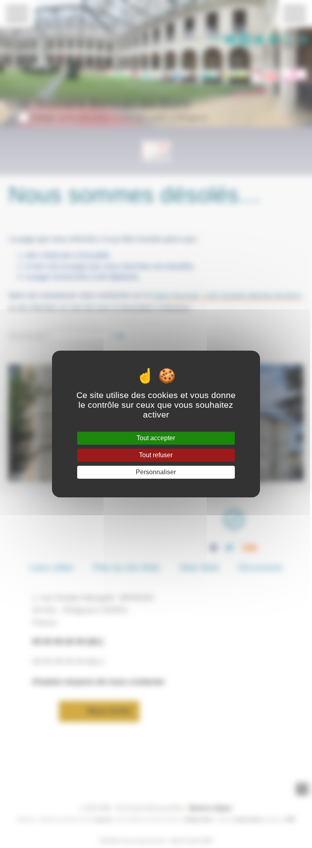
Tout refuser (156, 455)
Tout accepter (155, 438)
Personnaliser (156, 472)
